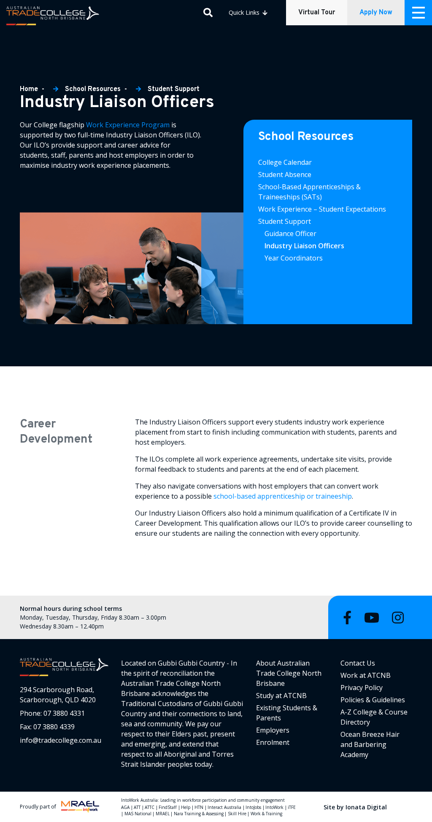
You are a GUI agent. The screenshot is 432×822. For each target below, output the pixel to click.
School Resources (93, 89)
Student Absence (284, 174)
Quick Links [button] (245, 12)
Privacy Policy (361, 687)
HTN (198, 807)
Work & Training (266, 814)
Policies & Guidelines (372, 699)
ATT (137, 807)
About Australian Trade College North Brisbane (288, 673)
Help (185, 807)
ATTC (149, 807)
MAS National (137, 814)
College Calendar (285, 162)
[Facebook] (347, 617)
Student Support (174, 89)
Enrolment (272, 742)
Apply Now (375, 12)
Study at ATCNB (281, 695)
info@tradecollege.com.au (60, 740)
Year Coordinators (294, 258)
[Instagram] (398, 617)
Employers (272, 730)
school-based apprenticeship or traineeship (282, 496)
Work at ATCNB (365, 675)
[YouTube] (371, 617)
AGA (125, 807)
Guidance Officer (290, 233)
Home (30, 89)
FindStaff (168, 807)
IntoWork (274, 807)
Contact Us (357, 663)
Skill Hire (237, 814)
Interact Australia (224, 807)
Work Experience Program (128, 124)
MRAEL (163, 814)
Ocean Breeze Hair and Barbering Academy (370, 744)
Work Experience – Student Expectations (322, 209)
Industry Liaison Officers (305, 245)
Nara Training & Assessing (199, 814)
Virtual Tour (316, 12)
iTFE (292, 807)
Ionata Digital (366, 807)
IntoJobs (253, 807)
